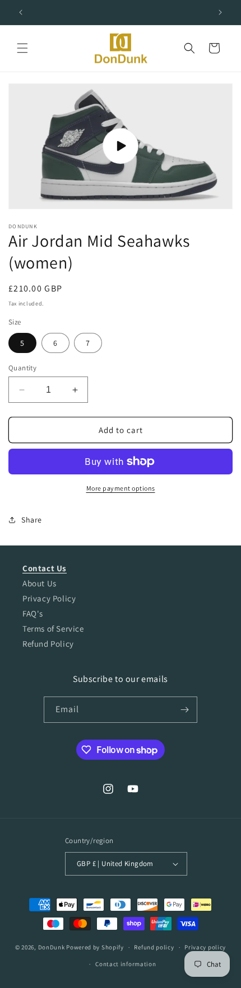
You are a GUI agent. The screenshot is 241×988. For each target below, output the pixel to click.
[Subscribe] (184, 710)
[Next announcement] (220, 12)
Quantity (22, 368)
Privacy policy (205, 947)
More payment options (120, 488)
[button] (22, 48)
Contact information (125, 964)
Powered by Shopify (95, 947)
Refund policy (154, 947)
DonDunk (51, 947)
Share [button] (31, 520)
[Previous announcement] (20, 12)
